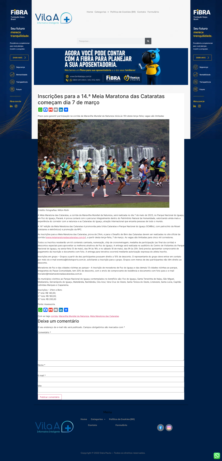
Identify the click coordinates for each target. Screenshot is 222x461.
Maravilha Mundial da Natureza (74, 316)
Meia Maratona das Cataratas (104, 316)
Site (39, 386)
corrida (54, 316)
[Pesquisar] (148, 41)
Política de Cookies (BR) (123, 12)
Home (90, 12)
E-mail (42, 375)
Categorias (100, 12)
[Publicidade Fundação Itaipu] (24, 230)
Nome (41, 365)
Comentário (44, 332)
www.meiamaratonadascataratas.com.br (65, 237)
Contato (141, 12)
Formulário (153, 12)
